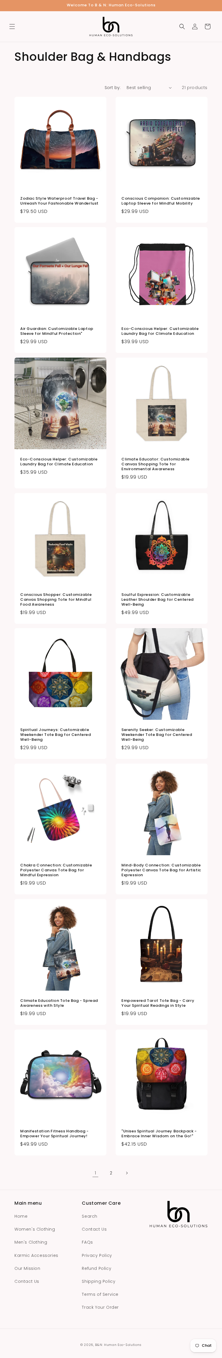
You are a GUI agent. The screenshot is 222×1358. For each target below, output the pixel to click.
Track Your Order (100, 1307)
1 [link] (95, 1173)
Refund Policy (96, 1268)
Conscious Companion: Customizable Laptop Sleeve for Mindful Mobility (160, 201)
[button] (12, 26)
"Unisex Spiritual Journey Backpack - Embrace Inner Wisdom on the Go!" (159, 1134)
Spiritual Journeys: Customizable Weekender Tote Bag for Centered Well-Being (55, 735)
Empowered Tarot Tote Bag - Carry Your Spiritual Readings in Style (157, 1003)
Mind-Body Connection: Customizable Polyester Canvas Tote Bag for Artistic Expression (161, 870)
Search (89, 1216)
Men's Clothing (30, 1242)
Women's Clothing (34, 1229)
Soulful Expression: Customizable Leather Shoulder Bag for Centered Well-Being (157, 599)
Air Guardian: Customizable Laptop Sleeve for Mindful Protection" (56, 331)
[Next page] (126, 1173)
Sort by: (113, 87)
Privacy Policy (97, 1255)
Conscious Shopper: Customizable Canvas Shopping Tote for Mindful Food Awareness (56, 599)
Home (20, 1216)
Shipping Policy (98, 1281)
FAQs (87, 1242)
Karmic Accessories (36, 1255)
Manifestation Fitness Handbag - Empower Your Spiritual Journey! (54, 1134)
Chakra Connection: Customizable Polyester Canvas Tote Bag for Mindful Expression (56, 870)
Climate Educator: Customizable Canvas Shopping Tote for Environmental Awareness (155, 464)
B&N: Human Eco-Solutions (118, 1344)
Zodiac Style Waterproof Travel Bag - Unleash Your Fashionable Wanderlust (59, 201)
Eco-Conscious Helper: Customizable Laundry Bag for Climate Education (160, 331)
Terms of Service (100, 1294)
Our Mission (27, 1268)
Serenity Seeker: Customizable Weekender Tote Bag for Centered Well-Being (156, 735)
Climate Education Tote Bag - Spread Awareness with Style (59, 1003)
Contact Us (26, 1281)
